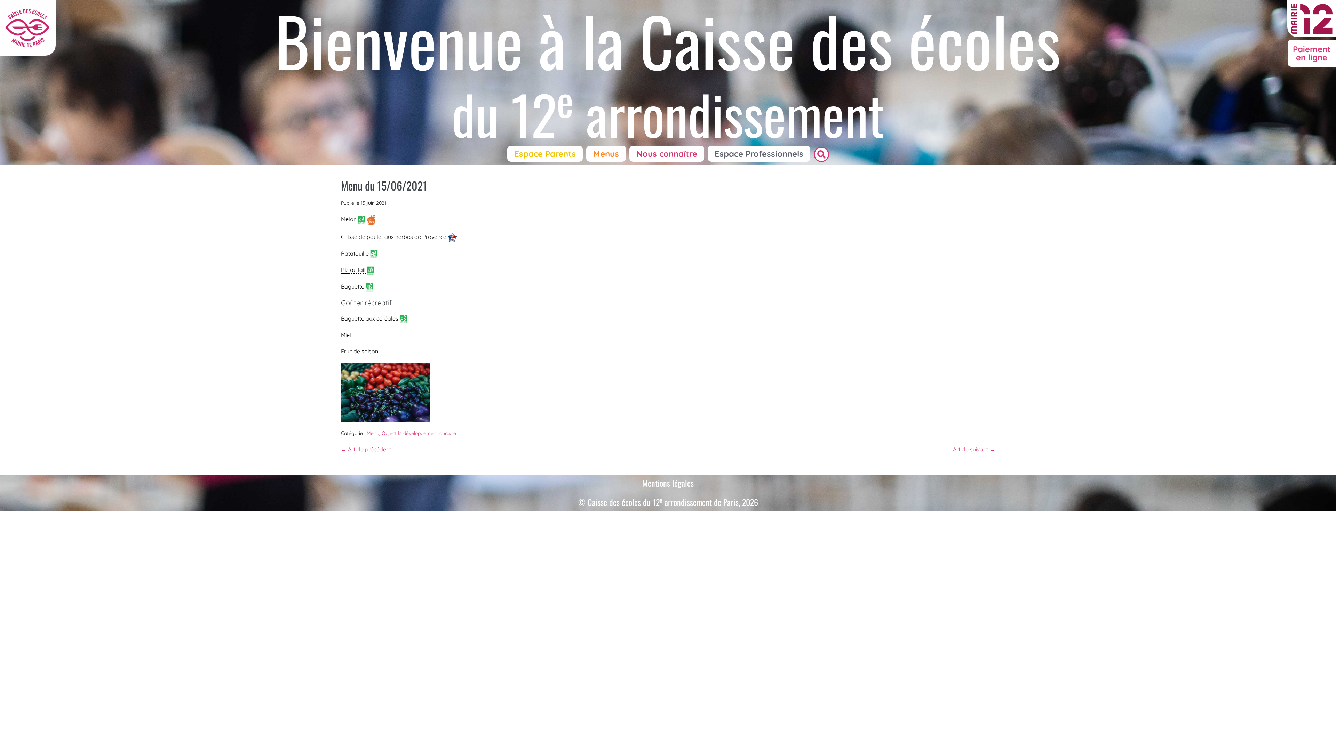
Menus (606, 153)
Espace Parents (545, 153)
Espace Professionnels (759, 153)
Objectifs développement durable (419, 433)
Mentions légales (668, 483)
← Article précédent (366, 449)
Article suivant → (974, 449)
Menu (373, 433)
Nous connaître (666, 153)
